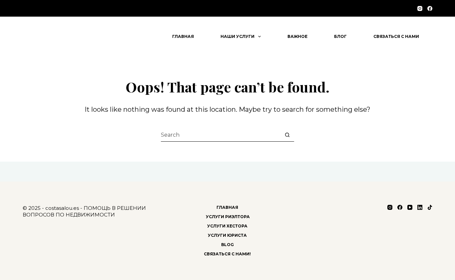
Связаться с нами (396, 36)
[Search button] (287, 135)
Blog (227, 244)
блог (340, 36)
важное (297, 36)
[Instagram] (419, 8)
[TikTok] (429, 207)
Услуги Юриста (227, 235)
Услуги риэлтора (227, 216)
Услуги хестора (227, 225)
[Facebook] (429, 8)
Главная (183, 36)
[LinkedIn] (419, 207)
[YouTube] (409, 207)
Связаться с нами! (227, 253)
